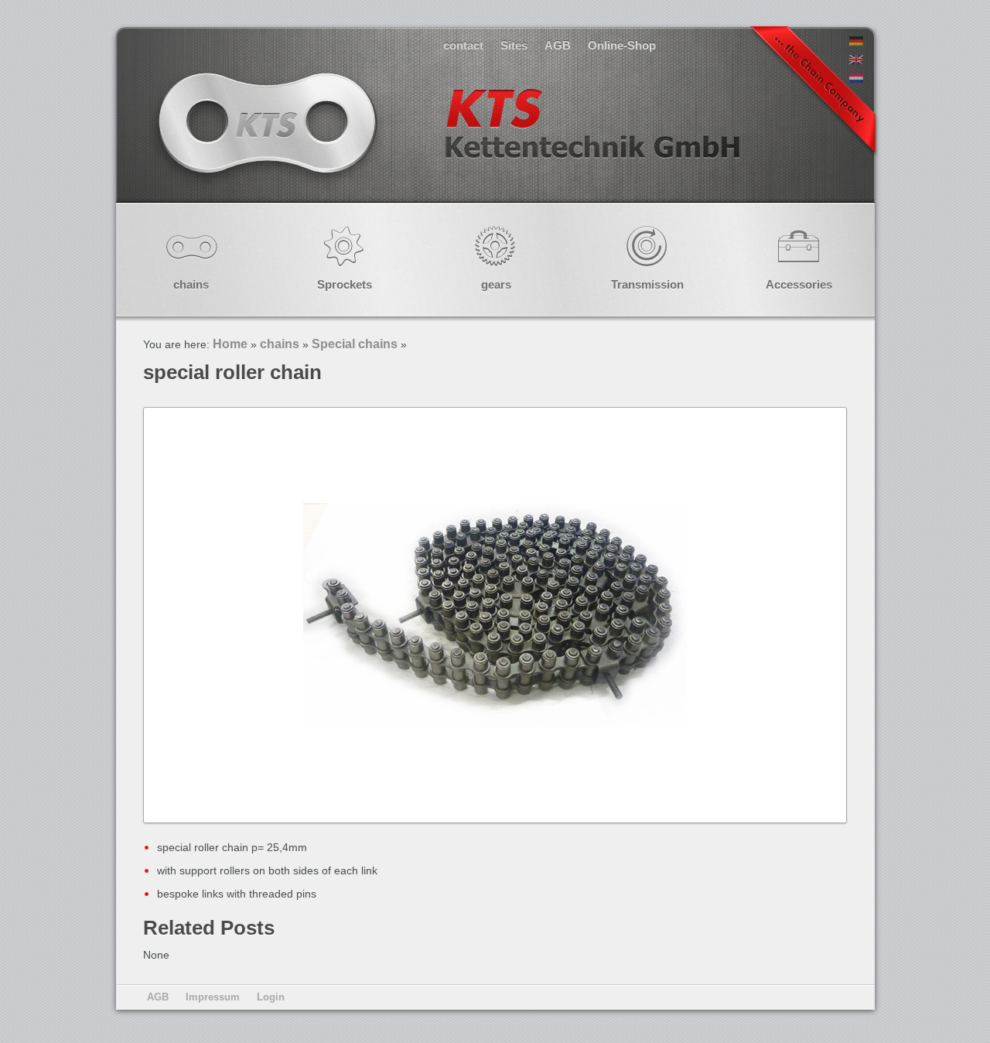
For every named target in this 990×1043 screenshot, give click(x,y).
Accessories (799, 284)
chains (191, 284)
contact (463, 45)
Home (230, 344)
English (447, 139)
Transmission (647, 284)
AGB (557, 45)
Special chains (355, 344)
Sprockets (344, 284)
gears (496, 284)
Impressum (213, 997)
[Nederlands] (856, 79)
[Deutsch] (856, 42)
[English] (856, 60)
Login (271, 997)
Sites (513, 45)
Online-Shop (622, 45)
